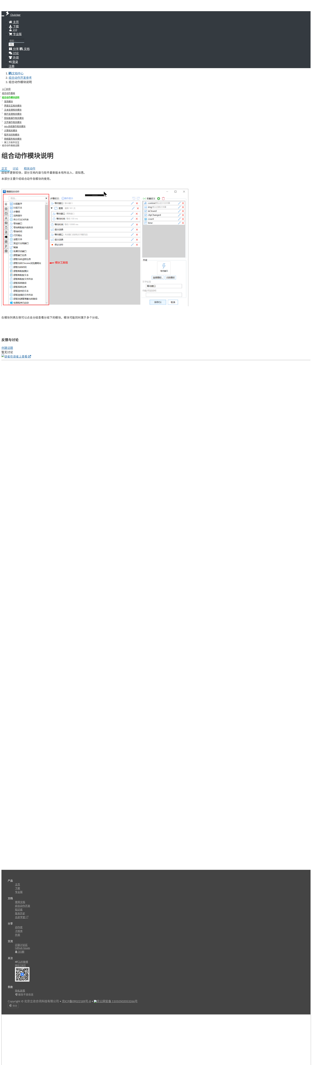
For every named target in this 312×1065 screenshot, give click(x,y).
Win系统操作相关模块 (14, 126)
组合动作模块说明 (10, 97)
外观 (17, 935)
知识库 (19, 910)
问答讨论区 (21, 945)
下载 (15, 26)
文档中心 (17, 73)
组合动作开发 (22, 906)
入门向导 (6, 89)
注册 (11, 66)
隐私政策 (20, 991)
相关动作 (29, 168)
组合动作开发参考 (20, 77)
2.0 (14, 29)
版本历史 (20, 913)
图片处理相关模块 (12, 114)
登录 (15, 62)
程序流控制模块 (11, 135)
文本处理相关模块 (12, 110)
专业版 (17, 34)
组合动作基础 (8, 93)
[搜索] (11, 45)
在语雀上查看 (19, 356)
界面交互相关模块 (12, 106)
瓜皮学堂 (20, 917)
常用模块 (8, 102)
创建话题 (7, 348)
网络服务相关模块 (12, 139)
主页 (15, 22)
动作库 (19, 927)
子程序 (19, 931)
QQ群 (20, 952)
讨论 (15, 168)
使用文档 (20, 902)
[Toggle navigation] (2, 15)
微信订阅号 (20, 965)
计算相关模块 (10, 131)
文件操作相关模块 (12, 122)
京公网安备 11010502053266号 (117, 1001)
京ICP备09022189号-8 (76, 1001)
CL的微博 (23, 962)
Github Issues (22, 948)
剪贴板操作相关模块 (14, 118)
